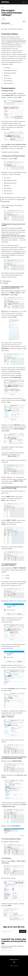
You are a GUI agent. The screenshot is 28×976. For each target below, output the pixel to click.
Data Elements (7, 281)
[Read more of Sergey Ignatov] (3, 19)
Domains (6, 283)
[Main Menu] (26, 2)
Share (24, 21)
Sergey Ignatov (5, 23)
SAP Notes (5, 2)
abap (2, 7)
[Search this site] (23, 2)
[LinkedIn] (14, 962)
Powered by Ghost (14, 965)
